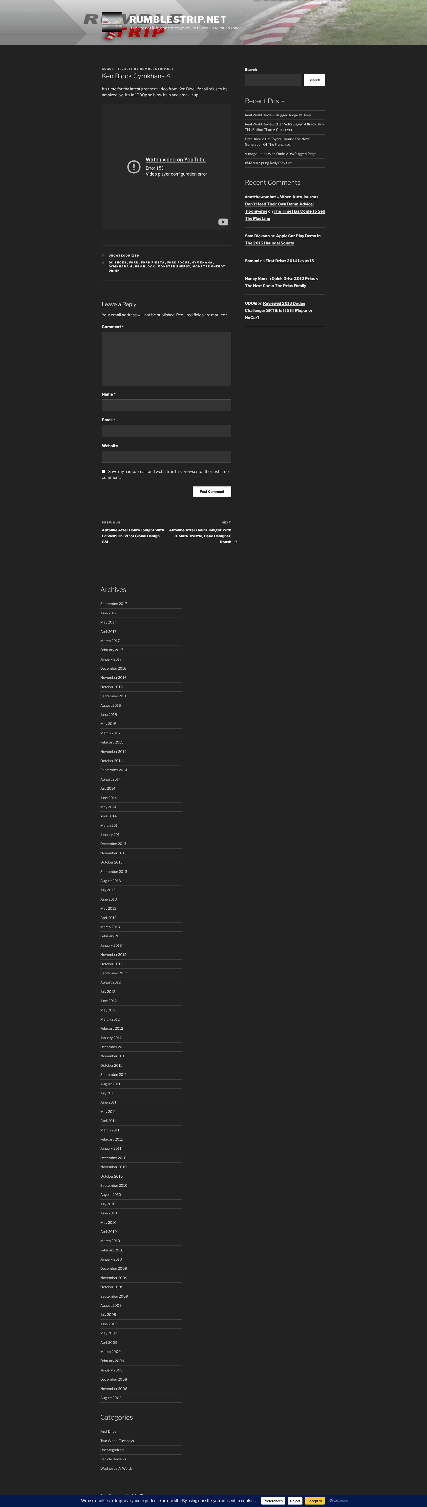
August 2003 (111, 1398)
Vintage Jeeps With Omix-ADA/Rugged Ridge (281, 154)
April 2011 (108, 1121)
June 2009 (109, 1324)
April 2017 (108, 631)
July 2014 (107, 788)
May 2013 (108, 908)
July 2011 (107, 1093)
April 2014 (108, 816)
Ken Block (145, 266)
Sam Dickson (257, 236)
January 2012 (111, 1038)
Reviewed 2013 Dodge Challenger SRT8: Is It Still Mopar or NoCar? (279, 310)
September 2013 (113, 871)
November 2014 (113, 751)
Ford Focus (178, 262)
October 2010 (111, 1176)
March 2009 (110, 1351)
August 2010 (110, 1194)
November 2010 (113, 1167)
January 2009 (111, 1370)
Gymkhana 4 (121, 266)
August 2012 (110, 982)
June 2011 (108, 1102)
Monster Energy (174, 266)
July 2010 (108, 1204)
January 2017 (111, 659)
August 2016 (110, 705)
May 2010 (108, 1222)
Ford (134, 262)
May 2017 (108, 622)
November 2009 (113, 1278)
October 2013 (111, 862)
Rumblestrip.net (178, 19)
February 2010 (112, 1250)
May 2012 (108, 1010)
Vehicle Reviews (113, 1459)
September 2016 (113, 696)
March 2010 (110, 1241)
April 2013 (108, 918)
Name (109, 394)
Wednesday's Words (116, 1468)
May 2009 (108, 1333)
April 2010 (108, 1231)
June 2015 (108, 714)
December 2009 (113, 1268)
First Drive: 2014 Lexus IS (289, 261)
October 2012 (111, 964)
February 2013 (111, 936)
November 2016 (113, 677)
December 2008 (113, 1379)
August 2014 (110, 779)
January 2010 (111, 1259)
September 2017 (113, 604)
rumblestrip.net (157, 69)
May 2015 (108, 724)
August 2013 (110, 881)
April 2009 (108, 1342)
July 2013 (107, 890)
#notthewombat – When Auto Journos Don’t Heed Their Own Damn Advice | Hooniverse (282, 204)
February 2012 (111, 1028)
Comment (113, 326)
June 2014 (108, 798)
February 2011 (111, 1139)
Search (251, 69)
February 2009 (112, 1361)
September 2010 (114, 1185)
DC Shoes (118, 262)
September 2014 (113, 770)
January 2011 (110, 1148)
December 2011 (113, 1047)
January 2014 (111, 834)
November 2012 (113, 954)
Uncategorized (124, 255)
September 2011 (113, 1074)
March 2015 (110, 733)
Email (108, 420)
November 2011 (113, 1056)
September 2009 (114, 1296)
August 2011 (110, 1084)
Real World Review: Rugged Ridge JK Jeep (278, 115)
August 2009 (111, 1305)
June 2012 (108, 1001)
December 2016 (113, 668)
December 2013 (113, 844)
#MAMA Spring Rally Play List (268, 163)
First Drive (108, 1431)
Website (110, 445)
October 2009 (111, 1287)
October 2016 (111, 687)
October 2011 (111, 1065)
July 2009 (108, 1314)
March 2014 (110, 825)
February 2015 (111, 742)
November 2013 (113, 853)
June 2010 (108, 1213)
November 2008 (113, 1388)
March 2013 (110, 927)
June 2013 (108, 899)
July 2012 (107, 991)
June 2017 (108, 613)
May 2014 (108, 807)
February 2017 (111, 650)
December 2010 (113, 1158)
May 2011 (108, 1111)
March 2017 (110, 641)
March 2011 (109, 1130)
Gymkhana (202, 262)
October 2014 (111, 761)
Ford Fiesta (153, 262)
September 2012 (113, 973)
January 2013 (111, 945)
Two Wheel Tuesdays (117, 1441)
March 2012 (110, 1019)
